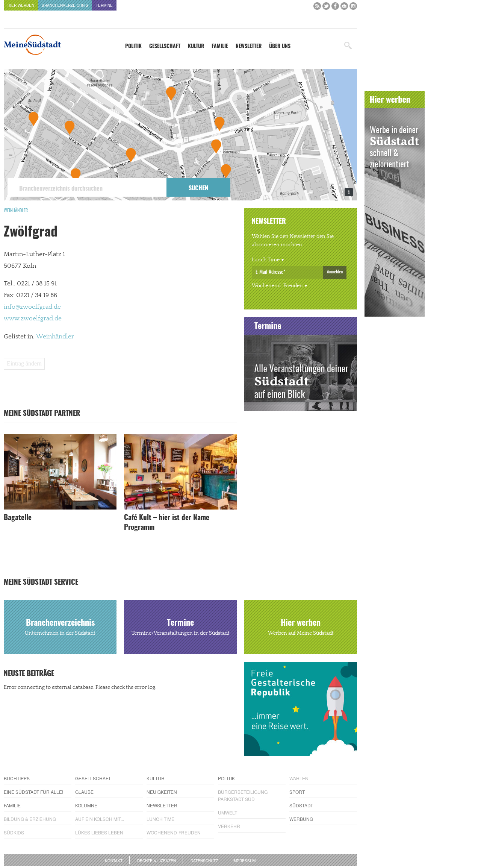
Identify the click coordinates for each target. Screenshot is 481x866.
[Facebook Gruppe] (344, 8)
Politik (133, 46)
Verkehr (229, 826)
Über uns (279, 46)
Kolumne (86, 805)
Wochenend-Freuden (277, 286)
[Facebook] (335, 8)
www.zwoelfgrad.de (33, 318)
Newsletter (249, 46)
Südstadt (301, 805)
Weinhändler (16, 210)
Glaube (84, 792)
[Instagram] (353, 8)
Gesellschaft (164, 46)
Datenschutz (204, 860)
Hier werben (21, 5)
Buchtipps (17, 778)
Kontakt (114, 860)
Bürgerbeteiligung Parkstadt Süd (243, 795)
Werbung (301, 819)
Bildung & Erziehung (30, 819)
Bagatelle (18, 518)
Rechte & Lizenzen (156, 860)
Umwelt (227, 812)
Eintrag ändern (24, 363)
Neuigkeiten (162, 792)
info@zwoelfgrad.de (32, 307)
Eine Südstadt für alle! (33, 792)
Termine (104, 5)
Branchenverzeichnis (65, 5)
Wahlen (299, 778)
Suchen (198, 188)
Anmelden (335, 272)
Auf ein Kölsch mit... (99, 819)
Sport (297, 792)
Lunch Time (266, 260)
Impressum (244, 860)
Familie (220, 46)
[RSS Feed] (317, 8)
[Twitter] (326, 8)
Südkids (14, 832)
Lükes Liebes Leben (99, 832)
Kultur (196, 46)
